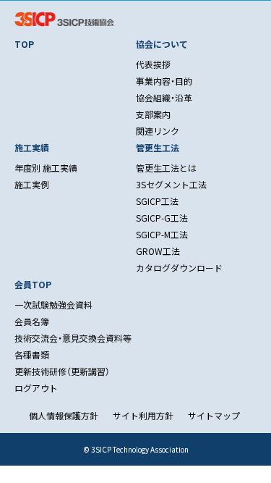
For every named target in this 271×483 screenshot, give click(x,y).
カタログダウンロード (179, 267)
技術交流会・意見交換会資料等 (73, 338)
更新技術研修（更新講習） (62, 371)
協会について (162, 44)
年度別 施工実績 (45, 167)
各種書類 (31, 354)
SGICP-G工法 (162, 217)
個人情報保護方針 (63, 415)
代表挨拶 (153, 64)
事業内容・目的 (164, 81)
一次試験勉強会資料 (53, 304)
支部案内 (153, 114)
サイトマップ (214, 415)
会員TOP (32, 284)
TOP (24, 44)
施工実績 (31, 147)
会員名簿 (31, 321)
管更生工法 (157, 147)
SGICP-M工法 (162, 234)
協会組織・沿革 (164, 97)
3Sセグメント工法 (171, 184)
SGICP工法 (157, 201)
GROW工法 (158, 251)
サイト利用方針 (143, 415)
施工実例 (31, 184)
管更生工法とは (166, 167)
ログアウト (36, 388)
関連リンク (157, 131)
